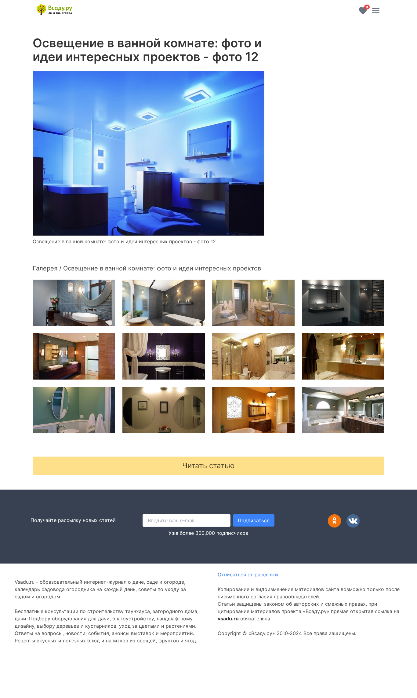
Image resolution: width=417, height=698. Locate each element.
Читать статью (208, 465)
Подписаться (254, 520)
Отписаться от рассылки (248, 574)
